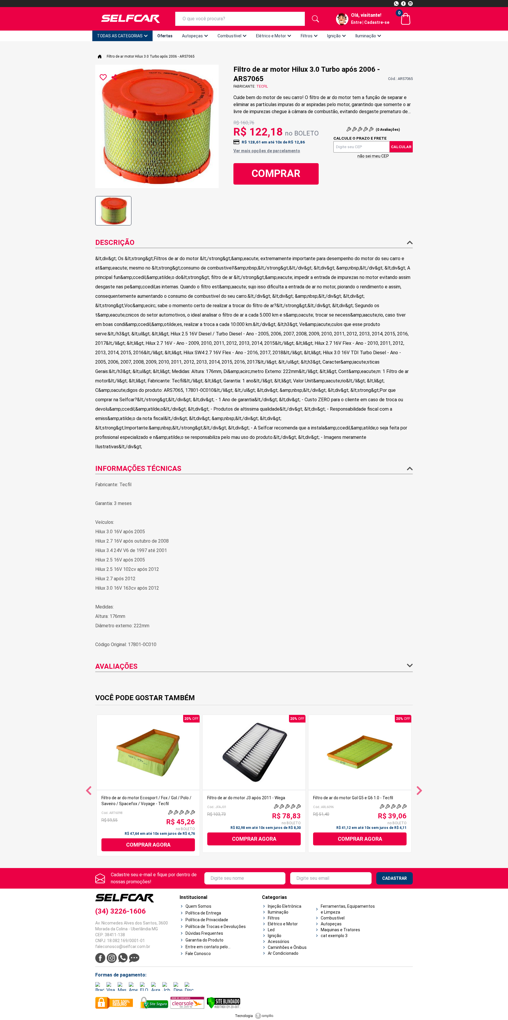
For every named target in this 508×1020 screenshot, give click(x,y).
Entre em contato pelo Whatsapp (207, 947)
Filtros (307, 36)
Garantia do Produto (204, 940)
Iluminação (365, 36)
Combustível (229, 36)
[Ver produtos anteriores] (88, 790)
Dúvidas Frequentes (204, 933)
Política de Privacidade (207, 919)
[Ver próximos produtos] (419, 790)
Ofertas (165, 36)
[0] (405, 19)
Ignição (334, 36)
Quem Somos (198, 906)
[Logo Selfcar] (130, 18)
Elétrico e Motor (271, 36)
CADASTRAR (394, 878)
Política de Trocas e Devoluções (216, 926)
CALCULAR (401, 147)
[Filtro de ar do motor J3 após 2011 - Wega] (254, 752)
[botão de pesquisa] (315, 19)
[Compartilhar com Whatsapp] (114, 77)
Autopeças (192, 36)
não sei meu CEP (373, 156)
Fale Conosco (198, 953)
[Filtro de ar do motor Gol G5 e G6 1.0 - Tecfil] (359, 752)
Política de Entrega (203, 913)
